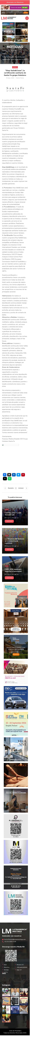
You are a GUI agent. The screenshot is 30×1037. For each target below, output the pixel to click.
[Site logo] (8, 18)
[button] (4, 475)
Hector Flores (20, 78)
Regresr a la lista (16, 488)
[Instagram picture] (6, 992)
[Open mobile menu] (27, 18)
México (15, 67)
